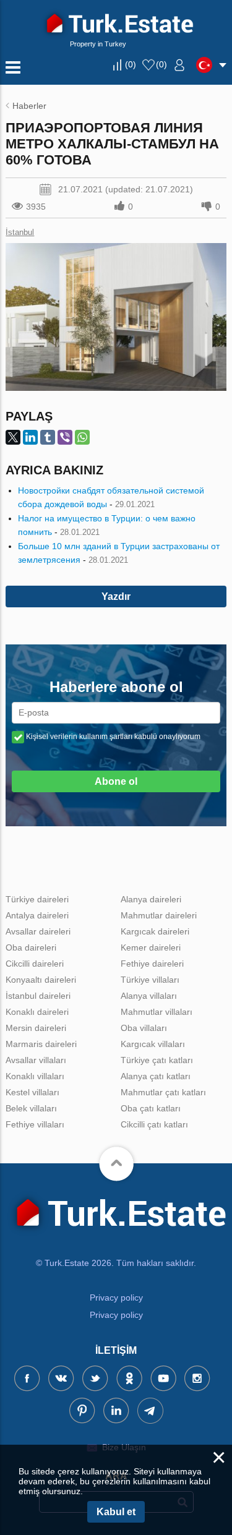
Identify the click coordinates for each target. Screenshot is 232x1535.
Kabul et (116, 1512)
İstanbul (20, 232)
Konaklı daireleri (37, 1012)
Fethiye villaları (35, 1124)
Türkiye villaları (150, 980)
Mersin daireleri (36, 1028)
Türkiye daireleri (37, 899)
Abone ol (116, 781)
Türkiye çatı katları (157, 1060)
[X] (13, 437)
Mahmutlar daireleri (159, 915)
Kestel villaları (32, 1092)
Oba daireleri (31, 947)
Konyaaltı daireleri (41, 980)
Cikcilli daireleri (35, 963)
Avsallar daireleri (38, 931)
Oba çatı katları (151, 1108)
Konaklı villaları (35, 1076)
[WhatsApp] (82, 437)
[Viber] (65, 437)
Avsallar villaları (36, 1060)
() (130, 64)
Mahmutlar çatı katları (163, 1092)
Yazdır (116, 596)
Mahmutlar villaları (156, 1012)
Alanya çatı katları (156, 1076)
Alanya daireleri (151, 899)
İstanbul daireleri (38, 996)
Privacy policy (116, 1297)
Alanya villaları (149, 996)
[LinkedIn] (30, 437)
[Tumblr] (47, 437)
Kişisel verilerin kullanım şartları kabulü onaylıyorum (113, 736)
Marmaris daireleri (41, 1044)
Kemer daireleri (151, 947)
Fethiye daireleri (152, 963)
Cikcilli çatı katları (154, 1124)
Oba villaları (144, 1028)
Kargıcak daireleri (155, 931)
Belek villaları (31, 1108)
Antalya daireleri (37, 915)
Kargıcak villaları (153, 1044)
